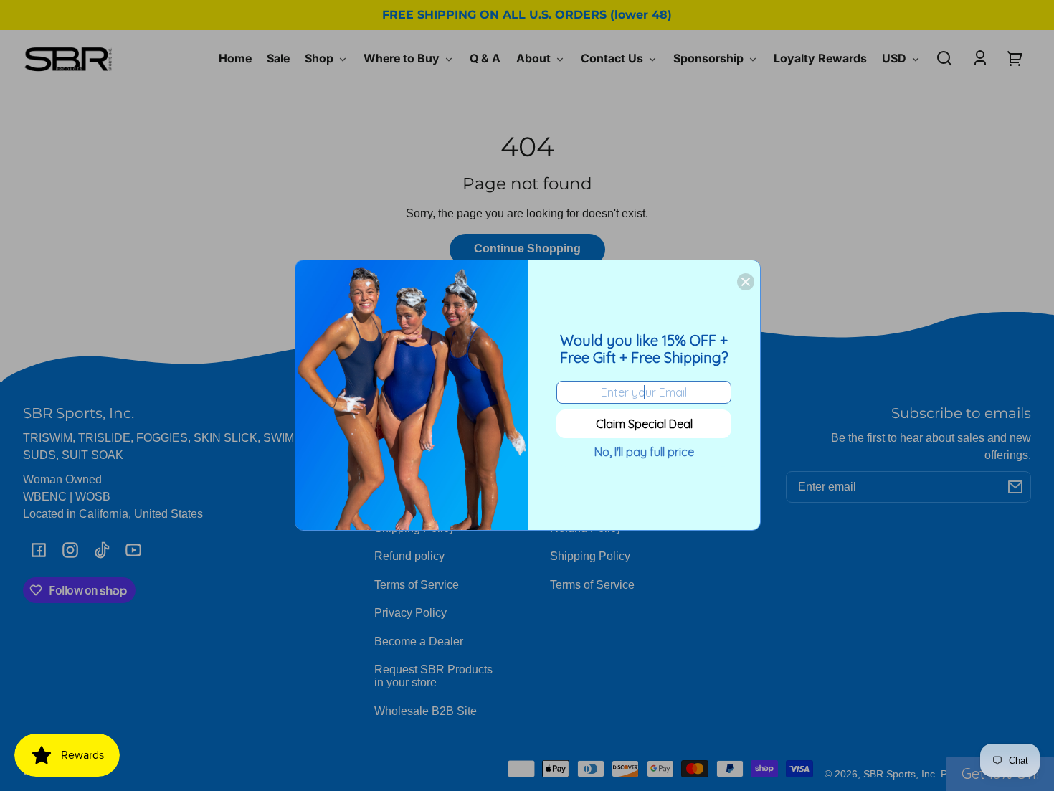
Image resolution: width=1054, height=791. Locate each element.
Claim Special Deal (644, 424)
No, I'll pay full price (644, 452)
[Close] (745, 282)
